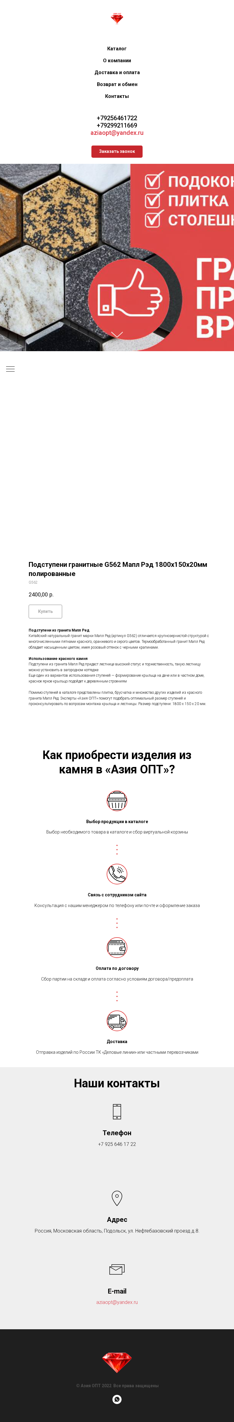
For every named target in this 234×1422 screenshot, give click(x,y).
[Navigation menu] (10, 1035)
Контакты (117, 96)
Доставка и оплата (117, 72)
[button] (117, 152)
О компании (117, 60)
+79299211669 (117, 125)
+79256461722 (117, 118)
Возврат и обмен (117, 84)
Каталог (117, 49)
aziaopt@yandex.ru (117, 132)
